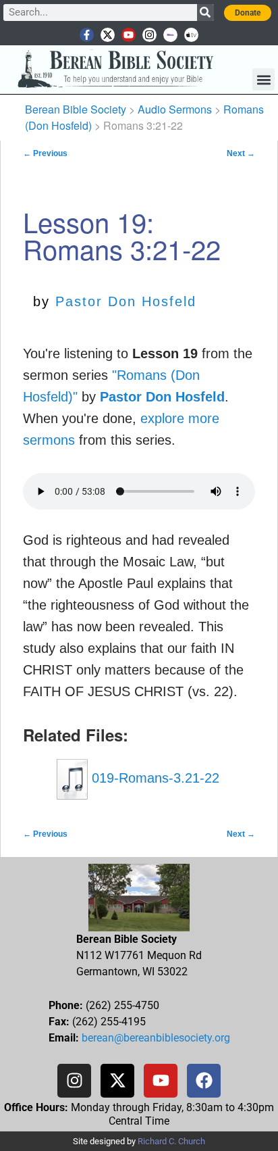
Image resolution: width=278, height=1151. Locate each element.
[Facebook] (204, 1081)
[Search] (205, 12)
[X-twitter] (108, 35)
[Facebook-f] (87, 35)
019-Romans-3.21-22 (153, 777)
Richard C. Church (171, 1141)
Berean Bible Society (75, 109)
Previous (45, 153)
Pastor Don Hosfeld (125, 301)
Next (241, 153)
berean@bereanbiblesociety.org (156, 1037)
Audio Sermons (175, 109)
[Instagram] (149, 35)
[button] (263, 79)
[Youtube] (128, 35)
